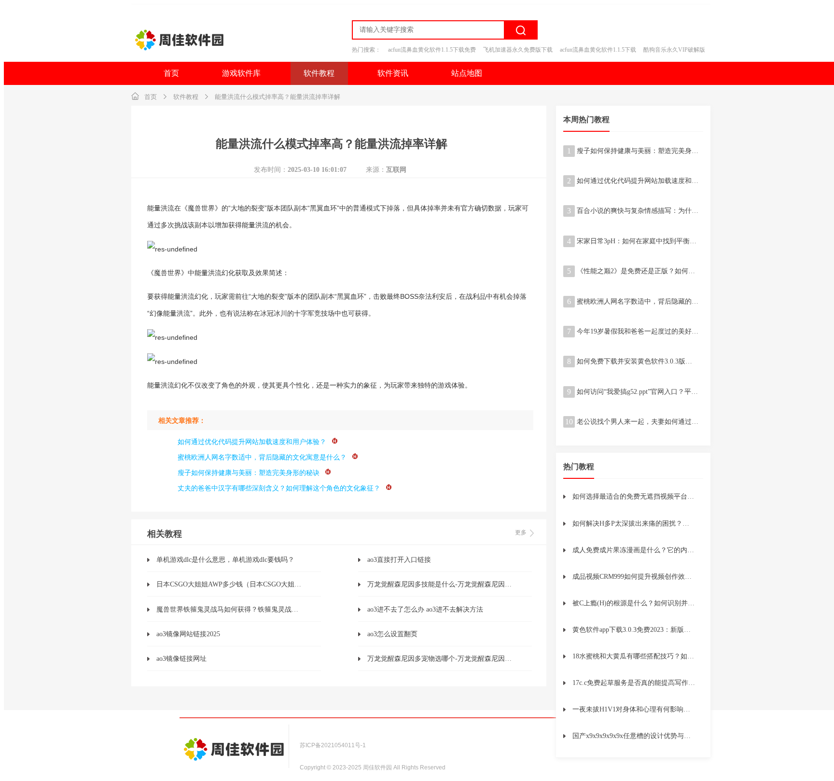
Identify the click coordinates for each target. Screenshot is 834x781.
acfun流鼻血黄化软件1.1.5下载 (598, 49)
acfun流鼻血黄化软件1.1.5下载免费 (432, 49)
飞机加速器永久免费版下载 (518, 49)
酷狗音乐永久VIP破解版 (674, 49)
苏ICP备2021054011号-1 (333, 745)
